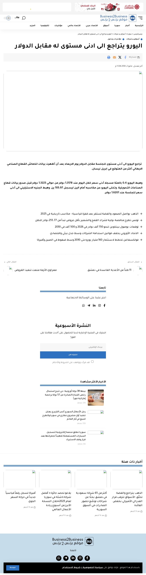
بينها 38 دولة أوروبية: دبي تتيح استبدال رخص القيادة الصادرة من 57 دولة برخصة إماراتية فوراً (65, 395)
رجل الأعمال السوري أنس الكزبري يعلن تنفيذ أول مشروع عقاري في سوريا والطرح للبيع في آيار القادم (64, 415)
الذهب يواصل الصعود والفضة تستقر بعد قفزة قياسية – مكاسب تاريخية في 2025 (90, 214)
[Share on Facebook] (125, 57)
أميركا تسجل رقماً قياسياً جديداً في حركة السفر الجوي (21, 497)
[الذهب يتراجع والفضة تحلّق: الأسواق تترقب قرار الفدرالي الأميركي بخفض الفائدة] (126, 479)
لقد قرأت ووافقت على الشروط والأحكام (71, 362)
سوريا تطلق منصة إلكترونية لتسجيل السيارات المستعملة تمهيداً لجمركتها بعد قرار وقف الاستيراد (63, 436)
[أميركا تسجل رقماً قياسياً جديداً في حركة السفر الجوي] (20, 479)
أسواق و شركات (132, 39)
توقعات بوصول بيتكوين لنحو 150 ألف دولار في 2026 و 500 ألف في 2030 (97, 227)
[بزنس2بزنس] (118, 18)
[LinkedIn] (94, 306)
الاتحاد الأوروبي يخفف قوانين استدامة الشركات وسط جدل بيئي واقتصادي (94, 233)
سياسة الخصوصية (92, 568)
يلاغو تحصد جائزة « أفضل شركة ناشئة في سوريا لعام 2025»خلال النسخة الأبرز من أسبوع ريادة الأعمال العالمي (56, 501)
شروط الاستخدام (71, 568)
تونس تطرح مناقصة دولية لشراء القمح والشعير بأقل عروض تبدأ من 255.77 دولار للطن (87, 220)
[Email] (114, 57)
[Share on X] (119, 57)
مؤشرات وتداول (114, 39)
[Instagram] (99, 306)
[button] (12, 568)
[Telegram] (89, 306)
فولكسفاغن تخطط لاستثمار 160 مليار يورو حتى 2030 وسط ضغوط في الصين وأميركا (88, 240)
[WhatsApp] (83, 306)
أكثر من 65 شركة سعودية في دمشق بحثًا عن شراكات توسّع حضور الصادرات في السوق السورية (91, 501)
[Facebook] (104, 306)
